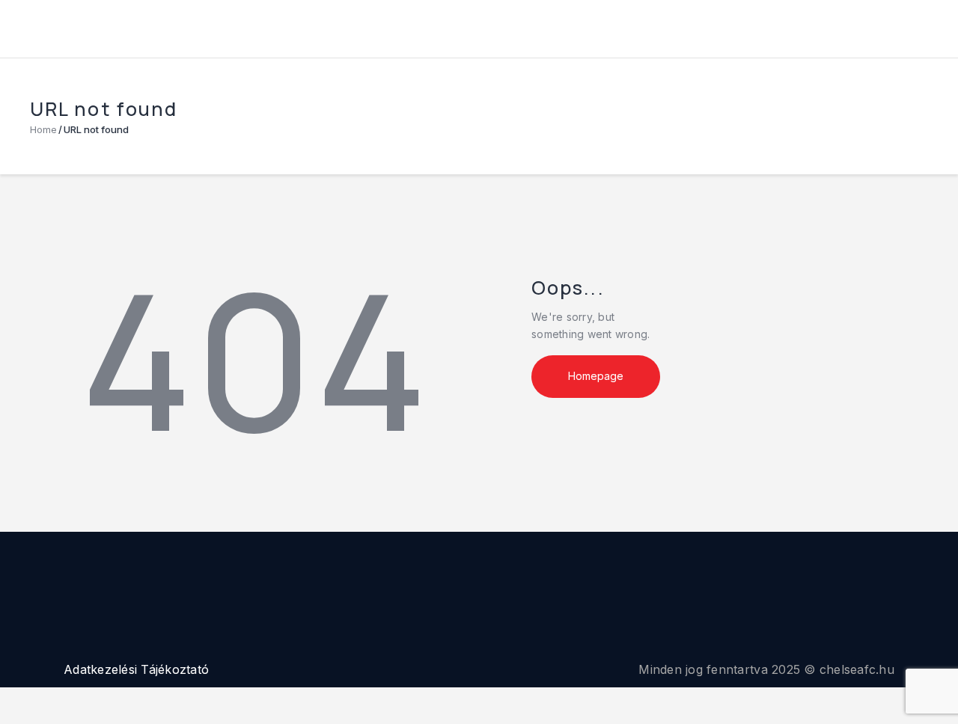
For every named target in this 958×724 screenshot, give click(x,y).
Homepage (595, 375)
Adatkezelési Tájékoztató (136, 669)
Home (43, 129)
